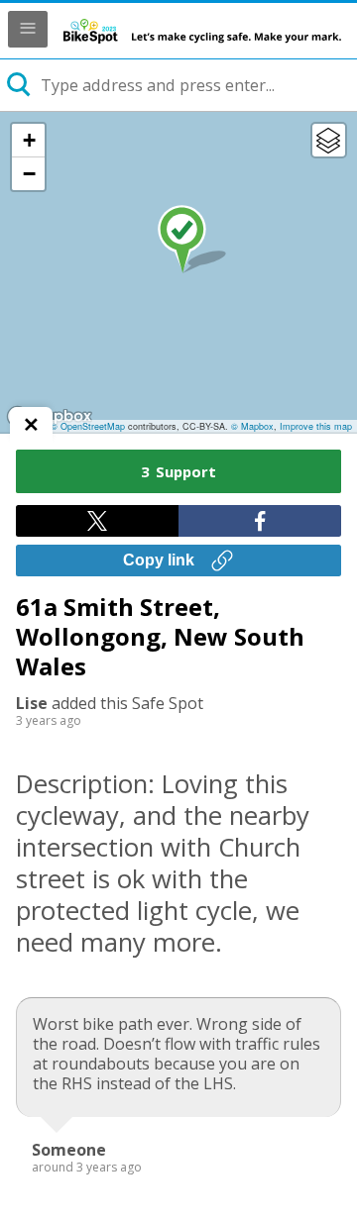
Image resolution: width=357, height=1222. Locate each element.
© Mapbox (252, 426)
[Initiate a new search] (20, 85)
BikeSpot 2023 (202, 31)
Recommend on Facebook (259, 521)
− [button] (29, 173)
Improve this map (316, 426)
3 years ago (48, 720)
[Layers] (328, 140)
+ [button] (29, 140)
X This (97, 521)
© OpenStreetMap (88, 426)
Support (178, 471)
